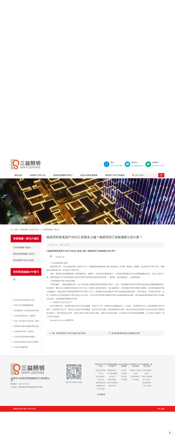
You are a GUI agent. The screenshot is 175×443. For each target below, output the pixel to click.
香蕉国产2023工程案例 (115, 175)
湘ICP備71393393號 (27, 409)
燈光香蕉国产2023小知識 (23, 260)
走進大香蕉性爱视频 (88, 175)
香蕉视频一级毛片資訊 (30, 230)
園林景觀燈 (112, 379)
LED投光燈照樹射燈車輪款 (24, 337)
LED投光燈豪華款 (21, 347)
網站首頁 (18, 175)
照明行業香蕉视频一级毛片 (24, 254)
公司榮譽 (124, 379)
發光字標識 (101, 389)
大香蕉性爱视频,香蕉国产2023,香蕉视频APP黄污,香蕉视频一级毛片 (87, 78)
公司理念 (124, 376)
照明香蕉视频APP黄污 (62, 175)
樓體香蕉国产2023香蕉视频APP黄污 (112, 373)
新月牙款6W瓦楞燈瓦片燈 (24, 300)
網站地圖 (46, 427)
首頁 (16, 230)
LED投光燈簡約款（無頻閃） (25, 316)
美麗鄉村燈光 (100, 386)
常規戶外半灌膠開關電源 (23, 305)
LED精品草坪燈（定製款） (24, 331)
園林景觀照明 (100, 383)
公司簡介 (124, 370)
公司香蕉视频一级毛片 (51, 230)
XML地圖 (160, 409)
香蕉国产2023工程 (37, 175)
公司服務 (124, 373)
